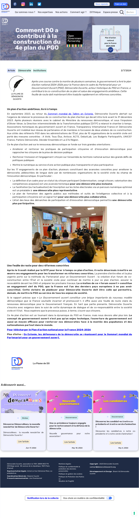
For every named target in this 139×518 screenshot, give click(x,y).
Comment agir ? (78, 12)
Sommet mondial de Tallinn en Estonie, (70, 113)
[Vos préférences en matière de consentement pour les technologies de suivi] (134, 513)
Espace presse (110, 12)
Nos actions (61, 12)
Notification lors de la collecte (43, 498)
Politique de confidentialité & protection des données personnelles (69, 469)
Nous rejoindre (102, 4)
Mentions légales (65, 464)
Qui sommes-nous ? (25, 12)
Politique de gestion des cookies (70, 474)
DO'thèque (95, 12)
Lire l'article (23, 441)
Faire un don (120, 4)
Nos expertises (45, 12)
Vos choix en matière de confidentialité (84, 498)
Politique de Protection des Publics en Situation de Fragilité (71, 479)
